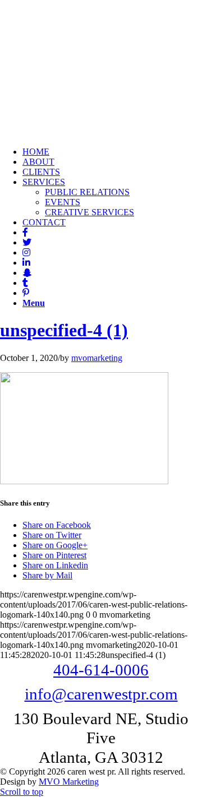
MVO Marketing (69, 781)
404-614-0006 (101, 670)
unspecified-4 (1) (64, 330)
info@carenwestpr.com (101, 694)
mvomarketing (96, 358)
